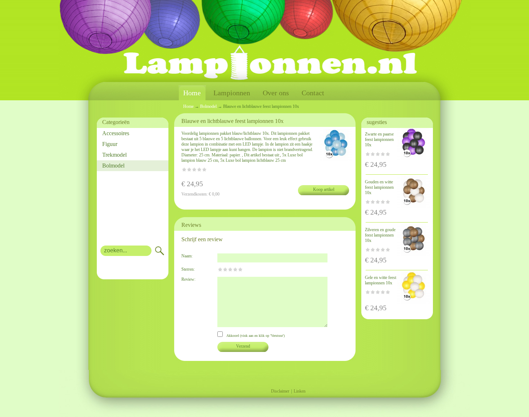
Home (192, 93)
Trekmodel (114, 155)
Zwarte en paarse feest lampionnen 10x (379, 139)
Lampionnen (231, 93)
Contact (313, 93)
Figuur (109, 144)
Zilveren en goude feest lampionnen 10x (380, 235)
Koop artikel (323, 189)
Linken (300, 391)
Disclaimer (280, 391)
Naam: (187, 255)
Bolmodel (113, 165)
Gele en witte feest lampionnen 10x (380, 280)
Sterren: (188, 269)
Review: (188, 279)
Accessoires (115, 133)
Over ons (276, 93)
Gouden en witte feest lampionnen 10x (379, 187)
